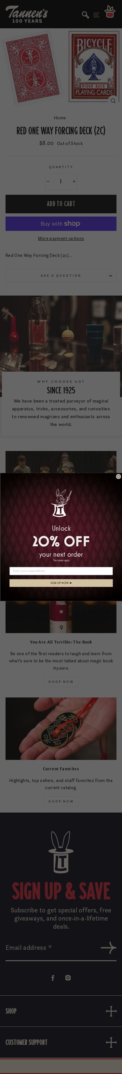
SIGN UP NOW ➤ (61, 583)
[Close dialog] (118, 476)
